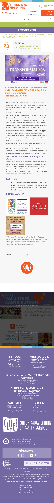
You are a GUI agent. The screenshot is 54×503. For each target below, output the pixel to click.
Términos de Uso (26, 485)
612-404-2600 (29, 382)
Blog (22, 46)
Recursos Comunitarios (32, 13)
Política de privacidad (26, 487)
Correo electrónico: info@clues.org (23, 444)
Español (26, 19)
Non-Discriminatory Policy (26, 490)
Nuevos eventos (31, 46)
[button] (48, 6)
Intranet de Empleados (25, 492)
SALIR (27, 24)
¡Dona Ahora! (50, 13)
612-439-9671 (30, 383)
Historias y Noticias (17, 35)
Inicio (5, 35)
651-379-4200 (29, 397)
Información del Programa (31, 48)
